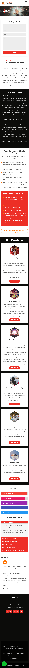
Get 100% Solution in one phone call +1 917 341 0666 (15, 231)
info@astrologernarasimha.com (15, 607)
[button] (4, 663)
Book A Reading (14, 281)
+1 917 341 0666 (15, 604)
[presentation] (24, 557)
